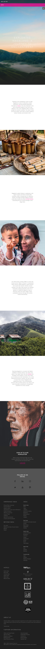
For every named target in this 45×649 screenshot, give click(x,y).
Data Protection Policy (9, 639)
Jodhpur (25, 509)
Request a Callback (8, 636)
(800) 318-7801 (4, 1)
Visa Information (24, 633)
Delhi (24, 506)
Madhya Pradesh (27, 559)
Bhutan (5, 528)
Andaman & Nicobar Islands (29, 522)
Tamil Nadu (25, 543)
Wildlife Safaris (7, 508)
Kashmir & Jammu (27, 511)
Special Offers (7, 634)
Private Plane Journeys (9, 505)
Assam (18, 105)
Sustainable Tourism (25, 634)
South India (26, 531)
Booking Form (7, 637)
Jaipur (24, 508)
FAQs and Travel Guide (9, 633)
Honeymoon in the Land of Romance (12, 509)
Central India (26, 554)
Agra (24, 556)
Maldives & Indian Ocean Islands (11, 527)
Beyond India (7, 578)
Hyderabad (25, 538)
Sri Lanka (6, 525)
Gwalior (25, 557)
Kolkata (29, 374)
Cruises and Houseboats (9, 518)
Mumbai (25, 551)
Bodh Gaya (25, 525)
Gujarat (25, 549)
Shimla (24, 515)
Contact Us (23, 636)
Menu (2, 4)
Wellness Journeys (8, 512)
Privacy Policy (24, 637)
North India (25, 505)
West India (25, 546)
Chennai (25, 535)
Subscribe (22, 463)
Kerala (24, 540)
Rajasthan (25, 512)
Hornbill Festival (29, 199)
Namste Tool (23, 639)
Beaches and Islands (8, 517)
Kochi (24, 541)
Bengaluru (25, 534)
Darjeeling (25, 526)
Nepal (5, 530)
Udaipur (25, 517)
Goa (24, 548)
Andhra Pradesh (27, 532)
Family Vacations (7, 511)
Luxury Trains (7, 514)
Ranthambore (26, 514)
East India (25, 520)
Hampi (24, 537)
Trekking (6, 515)
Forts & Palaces (7, 506)
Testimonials (6, 626)
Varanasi (25, 560)
